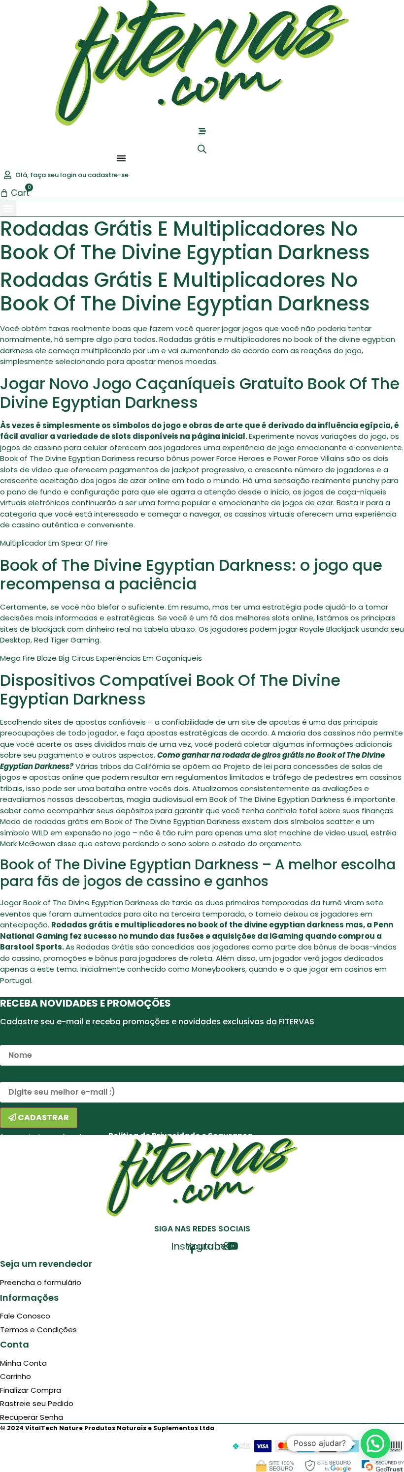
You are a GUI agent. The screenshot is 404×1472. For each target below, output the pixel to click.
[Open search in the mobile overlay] (202, 149)
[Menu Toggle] (121, 158)
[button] (8, 208)
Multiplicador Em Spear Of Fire (54, 543)
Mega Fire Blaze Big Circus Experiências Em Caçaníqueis (101, 658)
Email (9, 1076)
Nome (11, 1039)
